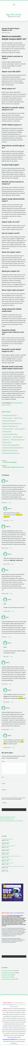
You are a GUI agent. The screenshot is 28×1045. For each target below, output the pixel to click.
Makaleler (8, 412)
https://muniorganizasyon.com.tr (9, 821)
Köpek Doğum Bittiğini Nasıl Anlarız (13, 467)
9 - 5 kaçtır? (4, 802)
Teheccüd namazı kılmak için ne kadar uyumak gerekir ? (13, 866)
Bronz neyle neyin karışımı (8, 429)
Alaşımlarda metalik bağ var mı (9, 420)
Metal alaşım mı (6, 439)
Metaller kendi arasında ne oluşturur (10, 450)
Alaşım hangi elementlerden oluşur (10, 415)
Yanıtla (9, 502)
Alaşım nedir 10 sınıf (18, 418)
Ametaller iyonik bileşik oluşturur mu (10, 426)
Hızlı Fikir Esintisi (14, 14)
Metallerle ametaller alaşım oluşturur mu (11, 453)
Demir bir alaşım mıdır (19, 429)
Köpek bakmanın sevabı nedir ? (8, 863)
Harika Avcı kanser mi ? (6, 842)
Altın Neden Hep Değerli (10, 462)
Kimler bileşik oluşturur (17, 437)
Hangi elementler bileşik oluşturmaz (10, 434)
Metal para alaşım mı (7, 442)
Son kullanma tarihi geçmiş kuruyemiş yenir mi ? (11, 856)
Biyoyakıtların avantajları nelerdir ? (9, 845)
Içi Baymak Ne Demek (6, 974)
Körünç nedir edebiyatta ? (7, 859)
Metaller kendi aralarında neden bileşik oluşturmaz (13, 447)
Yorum (3, 761)
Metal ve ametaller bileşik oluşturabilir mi (11, 445)
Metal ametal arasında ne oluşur (17, 439)
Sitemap (20, 821)
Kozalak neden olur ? (6, 852)
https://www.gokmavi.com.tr (8, 817)
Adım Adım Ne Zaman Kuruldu (8, 979)
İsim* (3, 777)
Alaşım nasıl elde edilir (7, 418)
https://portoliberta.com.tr (7, 819)
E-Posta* (3, 783)
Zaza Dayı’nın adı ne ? (6, 849)
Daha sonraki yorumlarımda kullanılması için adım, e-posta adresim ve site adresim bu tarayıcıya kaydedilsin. (13, 798)
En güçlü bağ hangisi (7, 431)
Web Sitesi (4, 789)
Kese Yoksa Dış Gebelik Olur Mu (8, 970)
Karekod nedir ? (5, 869)
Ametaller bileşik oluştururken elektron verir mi (12, 423)
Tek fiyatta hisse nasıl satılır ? (7, 839)
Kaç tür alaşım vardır (7, 437)
